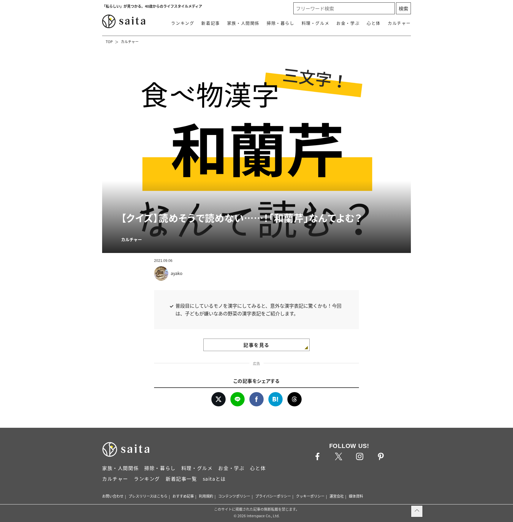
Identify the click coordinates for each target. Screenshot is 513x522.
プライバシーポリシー (273, 496)
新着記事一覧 (181, 478)
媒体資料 (356, 496)
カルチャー (399, 23)
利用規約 (206, 496)
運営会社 (337, 496)
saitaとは (214, 478)
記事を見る (256, 344)
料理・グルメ (316, 23)
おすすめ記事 (183, 496)
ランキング (182, 23)
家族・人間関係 (243, 23)
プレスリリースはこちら (148, 496)
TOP (109, 41)
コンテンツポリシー (234, 496)
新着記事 (210, 23)
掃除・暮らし (280, 23)
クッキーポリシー (310, 496)
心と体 (374, 23)
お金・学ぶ (348, 23)
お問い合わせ (113, 496)
